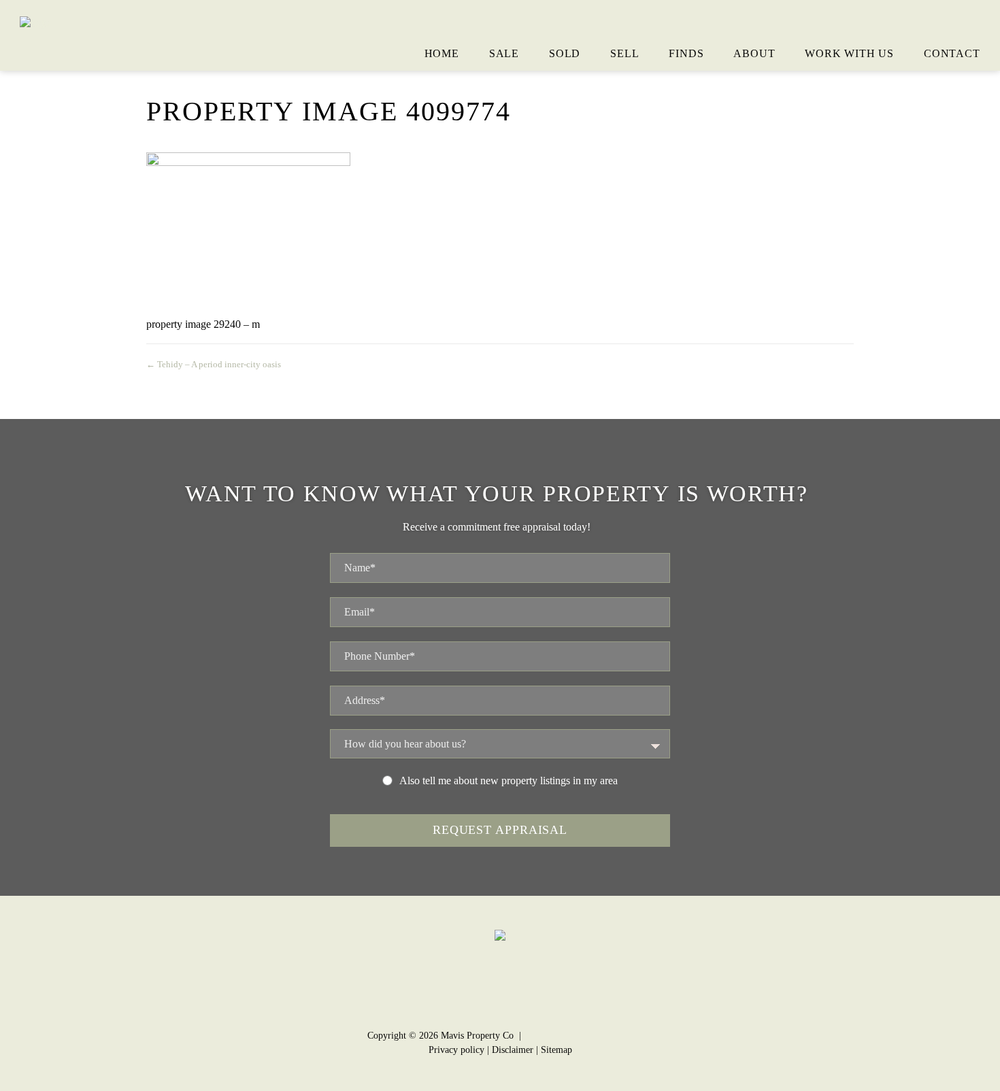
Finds (686, 53)
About (754, 53)
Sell (624, 53)
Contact (952, 53)
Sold (564, 53)
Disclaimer (512, 1050)
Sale (504, 53)
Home (441, 53)
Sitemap (556, 1050)
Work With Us (849, 53)
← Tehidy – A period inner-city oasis (213, 364)
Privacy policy (456, 1050)
